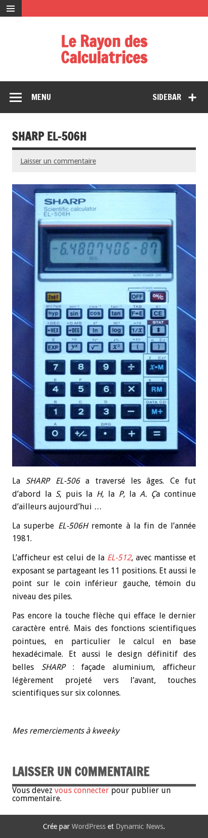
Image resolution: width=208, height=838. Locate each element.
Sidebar (166, 96)
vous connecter (82, 790)
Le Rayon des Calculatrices (104, 49)
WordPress (89, 826)
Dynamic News (139, 826)
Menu (41, 96)
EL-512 (119, 557)
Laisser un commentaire (58, 161)
